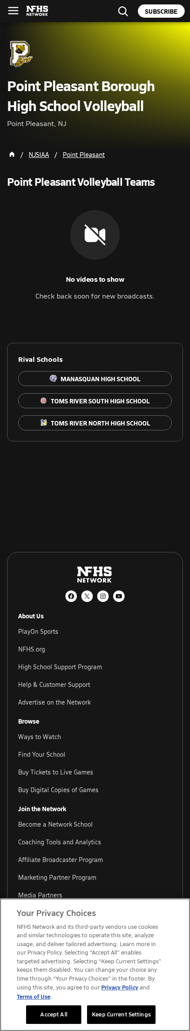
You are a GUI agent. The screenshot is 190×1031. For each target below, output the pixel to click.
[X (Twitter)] (87, 596)
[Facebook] (71, 596)
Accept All (53, 1014)
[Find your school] (123, 11)
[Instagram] (103, 596)
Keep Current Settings (121, 1014)
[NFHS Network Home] (38, 11)
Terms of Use (33, 996)
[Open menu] (13, 11)
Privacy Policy (119, 987)
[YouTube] (119, 596)
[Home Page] (12, 154)
